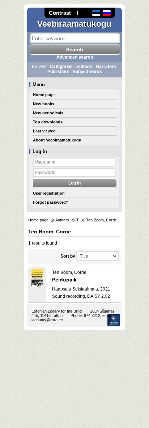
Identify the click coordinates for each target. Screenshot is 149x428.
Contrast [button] (60, 13)
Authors (84, 66)
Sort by (67, 256)
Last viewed (44, 131)
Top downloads (48, 122)
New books (43, 104)
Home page (44, 95)
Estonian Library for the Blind (56, 311)
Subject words (87, 71)
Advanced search (74, 57)
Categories (61, 66)
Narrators (106, 66)
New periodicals (48, 113)
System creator (113, 320)
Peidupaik (64, 280)
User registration (49, 193)
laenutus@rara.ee (47, 320)
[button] (77, 13)
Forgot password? (50, 202)
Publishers (58, 71)
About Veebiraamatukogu (57, 140)
